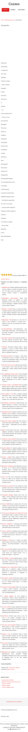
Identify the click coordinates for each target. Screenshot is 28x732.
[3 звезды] (6, 275)
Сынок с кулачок (6, 683)
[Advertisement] (14, 45)
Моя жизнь (5, 643)
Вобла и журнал (6, 685)
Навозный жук (6, 287)
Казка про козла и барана (9, 421)
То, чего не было (6, 606)
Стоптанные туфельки (14, 667)
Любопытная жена (7, 411)
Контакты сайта (5, 716)
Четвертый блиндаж (7, 494)
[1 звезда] (2, 275)
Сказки (14, 4)
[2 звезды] (4, 275)
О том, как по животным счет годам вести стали (14, 513)
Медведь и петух (7, 540)
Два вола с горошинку (8, 466)
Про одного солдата (7, 578)
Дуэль (3, 430)
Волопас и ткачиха (7, 309)
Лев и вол (5, 476)
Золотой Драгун (6, 448)
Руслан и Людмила (7, 523)
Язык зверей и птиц (7, 393)
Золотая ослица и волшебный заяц (11, 384)
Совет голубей (6, 503)
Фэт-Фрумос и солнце (8, 558)
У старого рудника (7, 596)
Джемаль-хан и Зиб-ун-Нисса (10, 567)
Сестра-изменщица (7, 328)
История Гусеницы (7, 356)
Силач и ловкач (6, 531)
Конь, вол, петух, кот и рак (9, 365)
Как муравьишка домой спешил (10, 374)
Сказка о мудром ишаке (8, 687)
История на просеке (7, 485)
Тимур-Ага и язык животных (9, 439)
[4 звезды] (9, 275)
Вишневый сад (6, 652)
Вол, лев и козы (6, 549)
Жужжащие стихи (7, 319)
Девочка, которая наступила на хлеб (11, 681)
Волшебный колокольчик (9, 402)
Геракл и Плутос (11, 669)
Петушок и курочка (7, 337)
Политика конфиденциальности (9, 709)
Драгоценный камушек (8, 680)
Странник (4, 346)
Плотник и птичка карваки (9, 587)
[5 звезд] (11, 275)
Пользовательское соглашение (14, 701)
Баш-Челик (5, 615)
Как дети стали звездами (9, 624)
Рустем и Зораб (6, 457)
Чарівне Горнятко (5, 279)
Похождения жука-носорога (10, 298)
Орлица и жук (6, 634)
